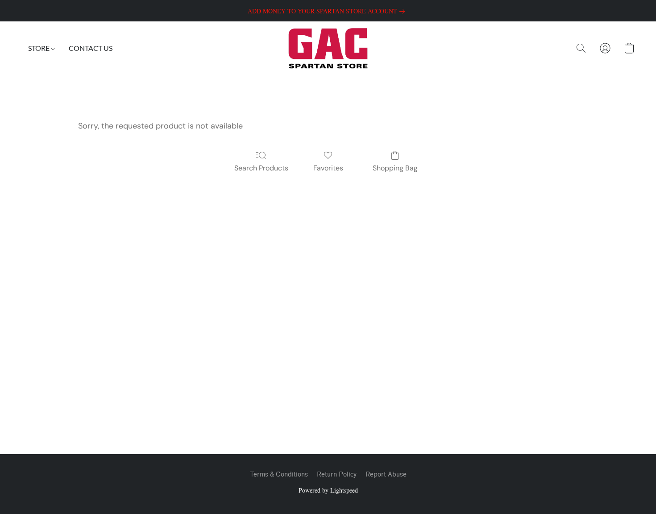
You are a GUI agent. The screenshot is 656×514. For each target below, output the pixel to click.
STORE (39, 48)
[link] (328, 11)
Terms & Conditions (279, 474)
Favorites (328, 168)
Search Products (261, 168)
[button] (328, 48)
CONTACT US (90, 48)
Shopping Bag (395, 168)
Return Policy (337, 474)
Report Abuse (386, 474)
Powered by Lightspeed (328, 490)
